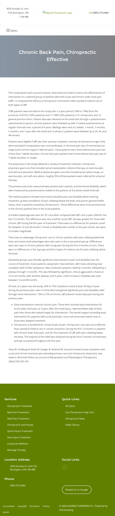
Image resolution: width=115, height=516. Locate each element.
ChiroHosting (66, 510)
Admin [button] (6, 512)
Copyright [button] (22, 506)
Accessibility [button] (8, 506)
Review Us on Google (77, 489)
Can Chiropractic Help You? (79, 412)
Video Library (72, 424)
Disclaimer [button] (35, 506)
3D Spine (70, 406)
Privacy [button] (46, 506)
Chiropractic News (75, 418)
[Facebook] (65, 467)
